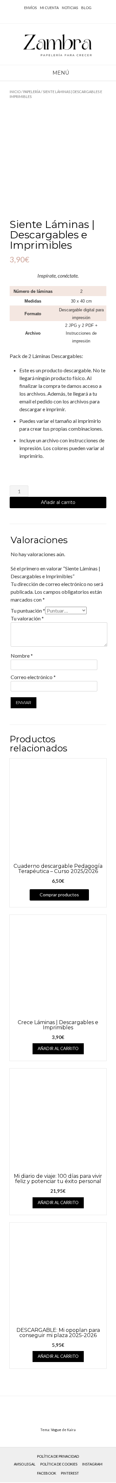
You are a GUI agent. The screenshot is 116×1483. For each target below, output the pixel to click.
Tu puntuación (28, 610)
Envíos (30, 8)
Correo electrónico (33, 677)
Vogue (56, 1430)
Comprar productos (59, 894)
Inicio (15, 92)
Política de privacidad (58, 1456)
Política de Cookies (58, 1464)
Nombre (22, 655)
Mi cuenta (49, 8)
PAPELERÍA (31, 92)
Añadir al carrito (58, 502)
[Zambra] (58, 44)
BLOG (86, 8)
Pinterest (70, 1473)
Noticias (70, 8)
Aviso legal (24, 1464)
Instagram (92, 1464)
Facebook (46, 1473)
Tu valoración (27, 618)
